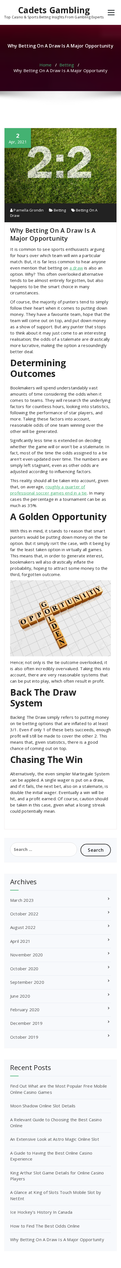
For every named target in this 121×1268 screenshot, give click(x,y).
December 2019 (26, 1023)
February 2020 (25, 1009)
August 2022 (22, 927)
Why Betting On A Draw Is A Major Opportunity (57, 1239)
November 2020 (26, 955)
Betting (66, 65)
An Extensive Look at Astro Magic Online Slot (54, 1139)
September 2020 (27, 982)
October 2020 (24, 968)
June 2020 (20, 996)
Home (45, 65)
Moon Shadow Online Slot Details (42, 1106)
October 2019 (24, 1037)
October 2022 (24, 914)
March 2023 (22, 900)
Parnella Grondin (28, 210)
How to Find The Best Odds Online (45, 1226)
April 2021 (20, 941)
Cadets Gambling (54, 10)
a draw (76, 268)
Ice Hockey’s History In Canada (41, 1212)
